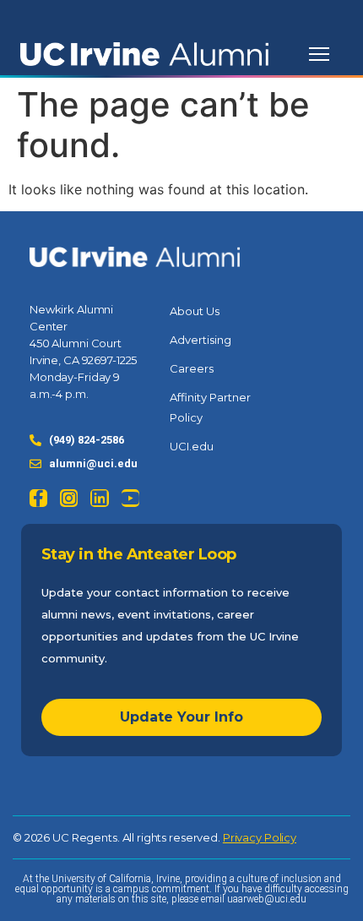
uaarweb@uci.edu (266, 899)
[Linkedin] (99, 498)
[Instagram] (69, 498)
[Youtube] (130, 498)
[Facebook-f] (38, 498)
